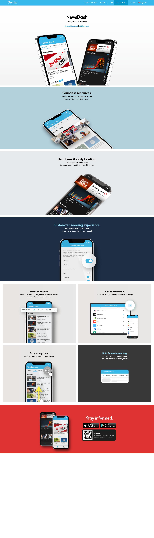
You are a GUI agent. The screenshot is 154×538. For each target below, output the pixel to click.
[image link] (12, 2)
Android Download (71, 26)
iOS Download (84, 26)
